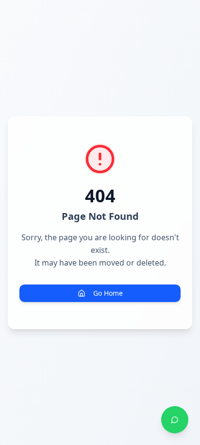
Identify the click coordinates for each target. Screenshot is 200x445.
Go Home (108, 293)
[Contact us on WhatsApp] (174, 419)
